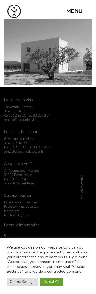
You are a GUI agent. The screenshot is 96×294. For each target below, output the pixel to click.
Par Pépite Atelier (82, 188)
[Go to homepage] (14, 11)
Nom (7, 235)
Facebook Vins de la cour (21, 206)
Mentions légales (16, 215)
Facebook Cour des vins (21, 202)
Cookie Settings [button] (22, 281)
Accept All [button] (51, 281)
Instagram (11, 211)
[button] (77, 11)
